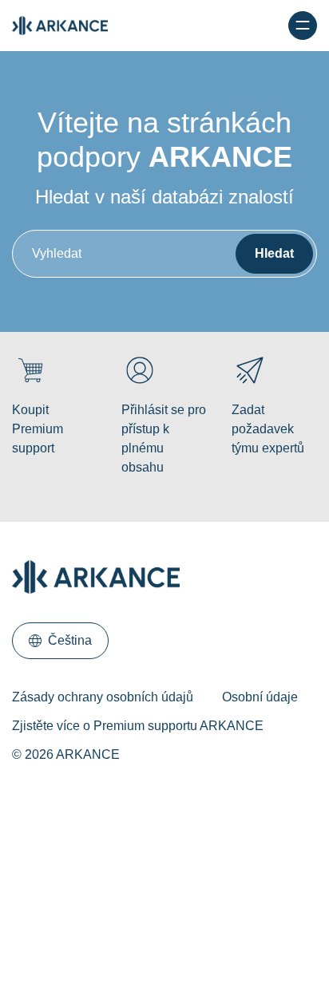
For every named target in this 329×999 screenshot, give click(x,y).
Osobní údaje (260, 697)
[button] (60, 640)
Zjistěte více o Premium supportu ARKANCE (138, 725)
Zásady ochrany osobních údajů (102, 697)
